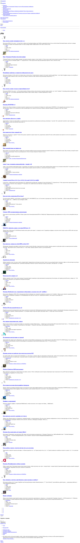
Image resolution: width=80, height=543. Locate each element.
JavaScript (11, 128)
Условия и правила (7, 530)
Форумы (5, 7)
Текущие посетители (22, 13)
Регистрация (5, 22)
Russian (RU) (5, 527)
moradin (7, 264)
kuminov (7, 468)
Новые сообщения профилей (17, 11)
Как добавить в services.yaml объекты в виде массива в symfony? (20, 479)
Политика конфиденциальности (10, 532)
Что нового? (5, 9)
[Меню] (1, 2)
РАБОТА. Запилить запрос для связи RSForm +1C (16, 228)
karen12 (7, 123)
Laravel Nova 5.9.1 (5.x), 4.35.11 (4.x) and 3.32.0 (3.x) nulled (21, 180)
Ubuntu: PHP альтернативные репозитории (15, 212)
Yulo (6, 452)
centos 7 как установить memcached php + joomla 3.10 (17, 164)
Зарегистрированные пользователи (10, 13)
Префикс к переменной (9, 401)
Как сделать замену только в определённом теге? (16, 88)
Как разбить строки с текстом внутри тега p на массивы (18, 448)
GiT (6, 248)
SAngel (7, 280)
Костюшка (8, 326)
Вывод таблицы (7, 495)
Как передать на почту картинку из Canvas (15, 416)
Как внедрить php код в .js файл (12, 118)
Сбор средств (6, 15)
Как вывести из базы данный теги (12, 132)
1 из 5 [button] (1, 515)
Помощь (5, 533)
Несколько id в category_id (10, 275)
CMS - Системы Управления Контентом (17, 158)
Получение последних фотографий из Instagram (16, 385)
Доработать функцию (9, 260)
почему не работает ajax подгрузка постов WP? (18, 353)
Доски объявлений (13, 238)
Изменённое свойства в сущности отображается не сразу (18, 72)
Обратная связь (6, 529)
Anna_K (7, 152)
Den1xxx (7, 342)
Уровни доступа (18, 6)
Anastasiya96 (8, 358)
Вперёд (2, 514)
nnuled (7, 61)
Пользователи (6, 12)
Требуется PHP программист (13, 369)
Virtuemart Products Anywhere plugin (14, 56)
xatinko (7, 296)
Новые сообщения (7, 8)
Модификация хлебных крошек (14, 463)
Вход (1, 25)
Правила (5, 5)
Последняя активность (28, 11)
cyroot (7, 232)
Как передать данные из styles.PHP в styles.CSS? (16, 244)
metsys (7, 216)
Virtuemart (11, 67)
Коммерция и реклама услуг (15, 317)
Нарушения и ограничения (8, 6)
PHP (10, 83)
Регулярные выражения (14, 51)
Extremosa (8, 404)
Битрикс (10, 442)
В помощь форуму (13, 15)
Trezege (7, 109)
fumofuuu (7, 184)
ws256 (7, 374)
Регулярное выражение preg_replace (13, 321)
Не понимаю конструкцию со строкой (13, 337)
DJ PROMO (8, 420)
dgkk (7, 436)
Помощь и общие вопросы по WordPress (17, 363)
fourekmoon (8, 500)
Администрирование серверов (15, 174)
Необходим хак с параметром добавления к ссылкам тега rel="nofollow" (25, 291)
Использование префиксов (27, 6)
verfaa (7, 45)
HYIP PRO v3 (9, 104)
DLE (10, 302)
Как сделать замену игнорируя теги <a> (14, 41)
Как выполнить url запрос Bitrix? (14, 432)
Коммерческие (12, 114)
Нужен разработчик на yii (12, 307)
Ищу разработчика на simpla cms (12, 148)
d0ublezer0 (8, 389)
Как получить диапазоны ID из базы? (13, 196)
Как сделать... (12, 142)
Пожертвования (6, 14)
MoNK (7, 312)
